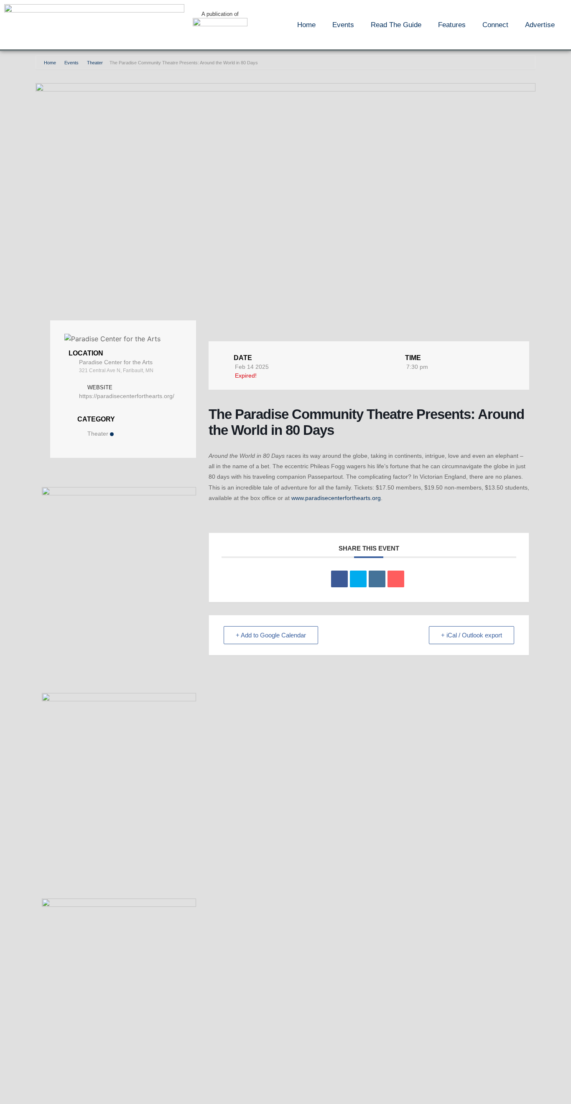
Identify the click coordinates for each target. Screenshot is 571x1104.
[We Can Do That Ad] (119, 493)
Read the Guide (396, 25)
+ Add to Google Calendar (271, 635)
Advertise (540, 25)
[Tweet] (358, 579)
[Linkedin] (377, 579)
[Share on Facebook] (339, 579)
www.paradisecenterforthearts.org (336, 498)
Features (452, 25)
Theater (95, 62)
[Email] (395, 579)
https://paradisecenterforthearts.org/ (126, 396)
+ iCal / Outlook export (471, 635)
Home (306, 25)
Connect (495, 25)
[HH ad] (119, 904)
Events (343, 25)
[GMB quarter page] (119, 699)
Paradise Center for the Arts (116, 362)
